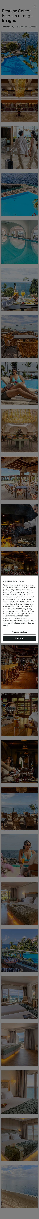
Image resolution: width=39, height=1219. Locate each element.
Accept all (19, 638)
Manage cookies (19, 632)
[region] (19, 609)
